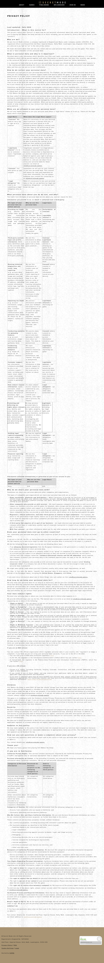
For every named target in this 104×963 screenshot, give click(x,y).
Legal (17, 948)
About (21, 5)
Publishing (44, 5)
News (83, 5)
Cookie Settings (8, 948)
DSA (15, 945)
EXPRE (12, 953)
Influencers (59, 5)
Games (32, 5)
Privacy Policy (7, 945)
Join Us (72, 5)
